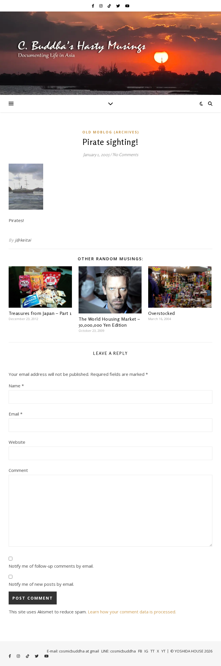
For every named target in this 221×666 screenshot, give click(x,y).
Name (16, 386)
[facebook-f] (93, 5)
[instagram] (101, 5)
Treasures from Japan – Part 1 (40, 313)
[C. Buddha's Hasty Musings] (110, 53)
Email (15, 414)
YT (163, 651)
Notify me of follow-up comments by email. (51, 566)
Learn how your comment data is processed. (132, 612)
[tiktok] (110, 5)
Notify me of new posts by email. (41, 584)
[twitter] (118, 5)
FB (140, 651)
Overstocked (161, 313)
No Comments (125, 154)
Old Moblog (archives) (110, 132)
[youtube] (127, 5)
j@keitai (23, 240)
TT (152, 651)
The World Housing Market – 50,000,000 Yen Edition (109, 322)
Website (17, 442)
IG (146, 651)
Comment (18, 470)
